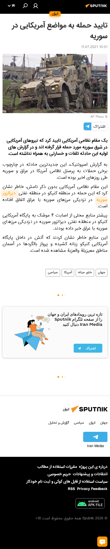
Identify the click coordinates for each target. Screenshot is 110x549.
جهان (101, 273)
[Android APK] (90, 504)
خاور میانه (85, 273)
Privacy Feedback (92, 489)
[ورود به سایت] (35, 6)
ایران (92, 423)
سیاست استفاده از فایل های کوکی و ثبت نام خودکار (66, 481)
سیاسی (53, 273)
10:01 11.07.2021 (94, 47)
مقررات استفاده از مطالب (57, 466)
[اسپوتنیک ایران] (97, 8)
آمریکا (68, 273)
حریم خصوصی (59, 474)
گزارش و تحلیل (59, 423)
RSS (71, 489)
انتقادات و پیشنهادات (90, 474)
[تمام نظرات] (102, 541)
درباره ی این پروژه (93, 466)
